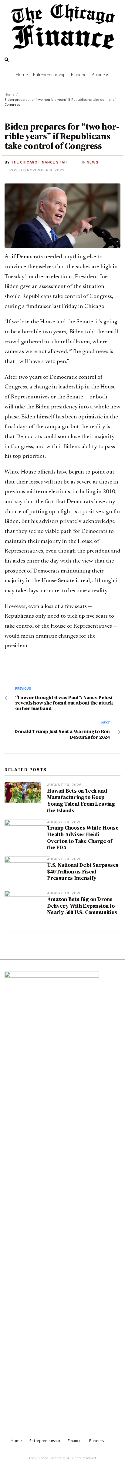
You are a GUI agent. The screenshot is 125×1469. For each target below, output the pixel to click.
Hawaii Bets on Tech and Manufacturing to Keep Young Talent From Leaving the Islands (81, 800)
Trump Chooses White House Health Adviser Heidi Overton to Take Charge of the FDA (83, 837)
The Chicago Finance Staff (40, 162)
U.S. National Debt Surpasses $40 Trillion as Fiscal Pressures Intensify (82, 871)
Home (10, 95)
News (93, 162)
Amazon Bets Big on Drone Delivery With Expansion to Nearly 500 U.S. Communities (82, 906)
